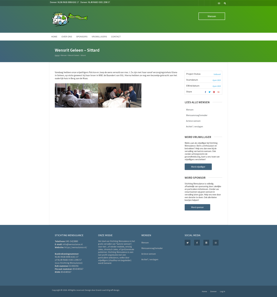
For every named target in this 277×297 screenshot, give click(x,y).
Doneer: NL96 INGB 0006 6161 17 (64, 2)
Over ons (66, 36)
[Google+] (219, 92)
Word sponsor (197, 207)
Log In (222, 291)
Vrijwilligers (99, 36)
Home (54, 36)
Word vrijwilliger (198, 166)
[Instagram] (213, 3)
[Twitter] (207, 3)
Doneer (213, 291)
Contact (116, 36)
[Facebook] (201, 3)
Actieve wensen (193, 121)
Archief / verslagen (194, 126)
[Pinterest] (214, 92)
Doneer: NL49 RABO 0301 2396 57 (95, 2)
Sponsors (81, 36)
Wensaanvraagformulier (196, 115)
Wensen (212, 16)
